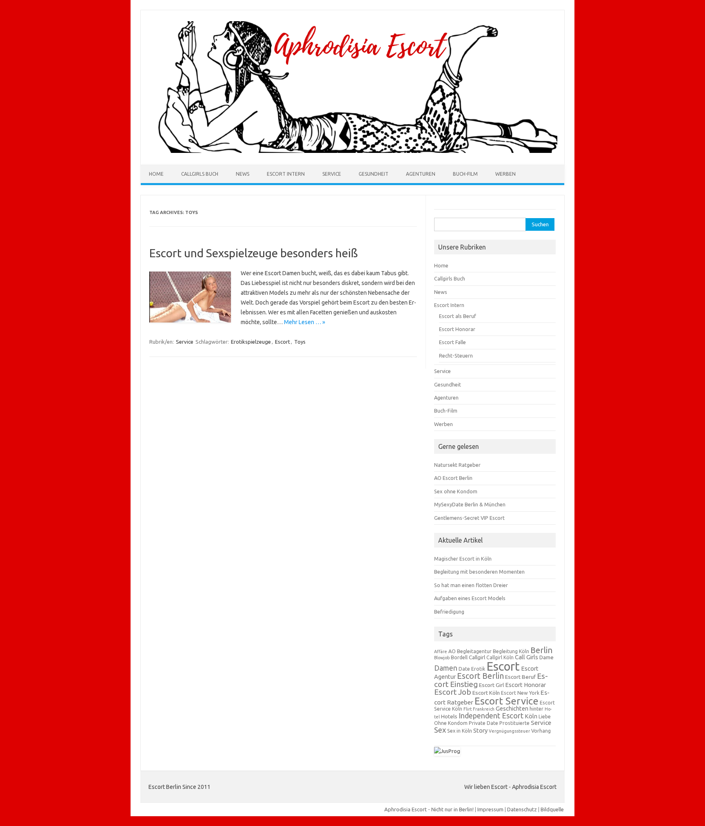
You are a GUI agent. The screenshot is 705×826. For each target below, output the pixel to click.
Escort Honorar (457, 329)
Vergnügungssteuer (509, 731)
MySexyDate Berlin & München (469, 504)
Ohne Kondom (451, 723)
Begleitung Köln (511, 651)
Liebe (545, 716)
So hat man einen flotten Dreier (471, 585)
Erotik (478, 668)
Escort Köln (486, 692)
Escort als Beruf (457, 316)
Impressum (490, 809)
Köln (531, 716)
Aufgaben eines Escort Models (469, 598)
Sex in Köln (459, 730)
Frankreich (483, 709)
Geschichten (512, 708)
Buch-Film (465, 174)
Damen (445, 668)
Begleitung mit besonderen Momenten (479, 571)
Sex (440, 730)
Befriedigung (449, 611)
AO (452, 651)
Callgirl (477, 657)
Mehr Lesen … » (304, 322)
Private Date (483, 723)
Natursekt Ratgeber (457, 465)
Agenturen (420, 174)
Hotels (449, 716)
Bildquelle (552, 809)
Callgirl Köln (500, 657)
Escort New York (520, 693)
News (242, 174)
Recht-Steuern (456, 355)
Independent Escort (491, 715)
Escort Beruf (520, 677)
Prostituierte (514, 723)
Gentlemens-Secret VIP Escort (469, 518)
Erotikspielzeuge (251, 342)
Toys (300, 342)
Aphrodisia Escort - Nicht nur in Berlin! (429, 809)
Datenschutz (522, 809)
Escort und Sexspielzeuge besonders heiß (253, 253)
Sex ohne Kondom (455, 491)
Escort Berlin (480, 675)
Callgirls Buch (199, 174)
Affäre (440, 651)
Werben (505, 174)
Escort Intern (286, 174)
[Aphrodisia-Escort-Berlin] (352, 151)
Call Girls (526, 657)
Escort (282, 342)
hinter (536, 708)
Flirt (467, 709)
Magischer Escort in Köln (463, 558)
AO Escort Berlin (453, 478)
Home (156, 174)
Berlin (541, 650)
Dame (546, 657)
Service (331, 174)
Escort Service (506, 701)
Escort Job (452, 691)
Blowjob (442, 657)
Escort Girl (491, 685)
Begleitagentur (474, 651)
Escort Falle (452, 342)
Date (464, 668)
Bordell (459, 657)
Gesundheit (373, 174)
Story (480, 730)
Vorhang (541, 730)
